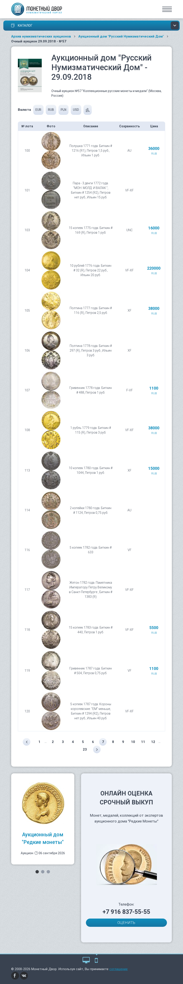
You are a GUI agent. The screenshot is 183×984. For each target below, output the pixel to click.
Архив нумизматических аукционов (41, 36)
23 (85, 749)
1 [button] (37, 871)
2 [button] (42, 871)
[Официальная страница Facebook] (15, 975)
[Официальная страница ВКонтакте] (24, 975)
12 (153, 742)
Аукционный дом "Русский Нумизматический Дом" (121, 36)
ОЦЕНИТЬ (126, 922)
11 (143, 742)
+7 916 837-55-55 (126, 911)
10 (133, 742)
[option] (42, 818)
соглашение (118, 969)
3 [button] (48, 871)
